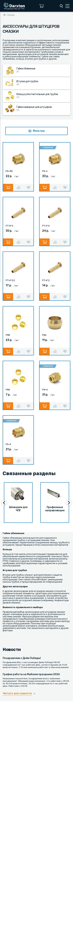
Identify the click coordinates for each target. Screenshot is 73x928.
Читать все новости (17, 693)
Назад (11, 15)
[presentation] (4, 502)
